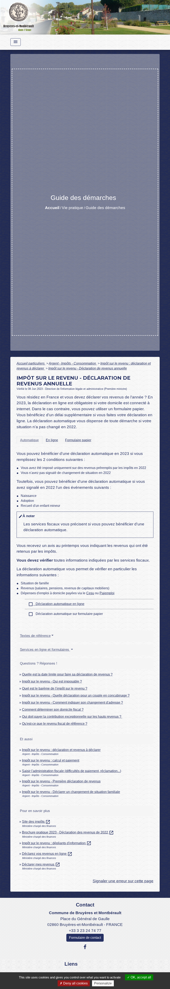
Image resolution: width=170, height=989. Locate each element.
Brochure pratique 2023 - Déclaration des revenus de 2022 (68, 832)
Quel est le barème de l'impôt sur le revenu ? (54, 688)
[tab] (29, 440)
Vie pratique (72, 208)
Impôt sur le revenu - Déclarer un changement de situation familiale (71, 792)
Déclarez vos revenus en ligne (47, 853)
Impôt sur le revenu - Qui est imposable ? (52, 681)
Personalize (103, 983)
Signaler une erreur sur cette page (123, 881)
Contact (85, 905)
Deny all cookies (75, 983)
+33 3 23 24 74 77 (85, 930)
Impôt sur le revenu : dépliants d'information (56, 843)
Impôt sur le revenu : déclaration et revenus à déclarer (61, 750)
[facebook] (85, 947)
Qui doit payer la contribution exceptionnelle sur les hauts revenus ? (72, 716)
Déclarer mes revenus (41, 864)
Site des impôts (36, 821)
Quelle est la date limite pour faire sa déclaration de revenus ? (67, 674)
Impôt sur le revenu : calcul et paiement (50, 760)
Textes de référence (35, 636)
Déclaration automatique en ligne (56, 604)
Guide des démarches (105, 208)
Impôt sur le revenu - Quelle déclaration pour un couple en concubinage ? (76, 695)
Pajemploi (107, 593)
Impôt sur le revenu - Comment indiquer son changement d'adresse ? (72, 702)
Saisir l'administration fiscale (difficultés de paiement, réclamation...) (71, 771)
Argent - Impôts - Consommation (73, 363)
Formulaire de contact (85, 937)
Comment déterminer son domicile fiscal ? (53, 709)
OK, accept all (140, 977)
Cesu (90, 593)
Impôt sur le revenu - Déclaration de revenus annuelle (87, 368)
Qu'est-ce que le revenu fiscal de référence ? (54, 723)
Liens (71, 964)
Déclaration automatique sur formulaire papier (65, 614)
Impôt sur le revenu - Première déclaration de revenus (61, 781)
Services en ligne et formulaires (45, 650)
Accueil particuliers (31, 363)
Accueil (52, 208)
